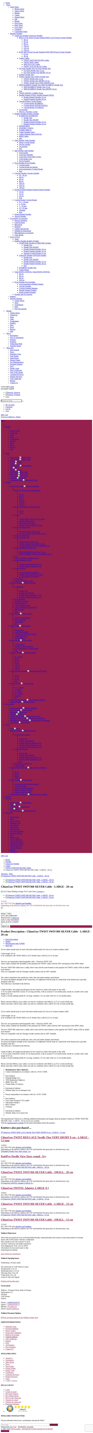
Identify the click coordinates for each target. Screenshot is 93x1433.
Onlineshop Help (16, 344)
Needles (13, 34)
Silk (16, 19)
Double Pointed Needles (23, 190)
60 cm (26, 42)
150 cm (26, 50)
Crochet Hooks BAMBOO (33, 103)
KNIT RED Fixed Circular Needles (32, 52)
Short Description (11, 939)
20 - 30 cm (23, 175)
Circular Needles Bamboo (28, 288)
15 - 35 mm (23, 208)
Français (16, 395)
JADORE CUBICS (26, 128)
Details (7, 941)
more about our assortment (10, 1254)
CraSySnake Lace (25, 159)
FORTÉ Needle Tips (26, 75)
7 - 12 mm (22, 206)
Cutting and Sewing (22, 229)
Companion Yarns (21, 32)
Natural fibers (19, 17)
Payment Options (16, 364)
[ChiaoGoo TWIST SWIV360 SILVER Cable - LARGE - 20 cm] (25, 876)
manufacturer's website (15, 1123)
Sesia (16, 303)
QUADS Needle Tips (27, 68)
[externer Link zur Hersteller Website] (13, 912)
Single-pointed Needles (27, 292)
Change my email (11, 1400)
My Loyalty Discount (13, 1398)
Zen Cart (13, 1427)
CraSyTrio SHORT (26, 155)
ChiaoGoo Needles (21, 36)
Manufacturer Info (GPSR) (15, 943)
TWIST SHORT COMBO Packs (31, 93)
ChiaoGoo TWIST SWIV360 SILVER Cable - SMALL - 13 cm (37, 1219)
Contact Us (14, 383)
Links (7, 1379)
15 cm (21, 194)
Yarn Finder (14, 356)
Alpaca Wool (19, 11)
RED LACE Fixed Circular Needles (32, 38)
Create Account (11, 1392)
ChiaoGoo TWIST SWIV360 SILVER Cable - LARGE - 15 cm (37, 1203)
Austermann (19, 305)
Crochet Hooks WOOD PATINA (36, 105)
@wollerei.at (12, 1307)
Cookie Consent (11, 1381)
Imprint (12, 381)
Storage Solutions (21, 220)
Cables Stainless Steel (27, 132)
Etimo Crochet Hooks (27, 142)
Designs (13, 299)
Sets (20, 91)
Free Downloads (20, 309)
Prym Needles (20, 163)
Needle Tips (28, 118)
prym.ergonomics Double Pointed (31, 284)
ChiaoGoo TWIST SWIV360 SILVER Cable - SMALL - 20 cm (37, 1172)
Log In (7, 409)
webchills (30, 1427)
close (7, 397)
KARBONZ (23, 116)
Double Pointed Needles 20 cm (35, 99)
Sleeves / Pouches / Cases (28, 112)
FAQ (12, 366)
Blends (17, 21)
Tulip (12, 319)
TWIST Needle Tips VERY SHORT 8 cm (39, 83)
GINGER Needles (25, 255)
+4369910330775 (13, 1302)
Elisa (16, 307)
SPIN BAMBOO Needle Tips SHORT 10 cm (40, 89)
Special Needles (20, 216)
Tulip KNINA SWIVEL (23, 272)
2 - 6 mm (22, 204)
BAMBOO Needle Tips (27, 268)
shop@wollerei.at (12, 1309)
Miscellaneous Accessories (24, 233)
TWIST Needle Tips (26, 77)
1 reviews (40, 891)
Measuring (18, 225)
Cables (21, 58)
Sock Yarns (19, 23)
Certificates (9, 1373)
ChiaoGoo (13, 315)
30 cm (26, 56)
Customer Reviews (17, 375)
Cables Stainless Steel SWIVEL (30, 134)
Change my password (13, 1402)
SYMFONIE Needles (27, 243)
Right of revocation (12, 1335)
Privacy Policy (10, 1331)
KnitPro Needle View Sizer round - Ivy (23, 1156)
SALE (12, 237)
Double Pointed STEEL (27, 95)
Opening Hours (15, 346)
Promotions (14, 336)
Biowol (12, 329)
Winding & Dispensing (23, 231)
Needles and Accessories (23, 294)
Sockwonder (23, 153)
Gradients (18, 29)
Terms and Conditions (13, 1333)
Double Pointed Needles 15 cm (35, 97)
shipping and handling (23, 903)
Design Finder (15, 360)
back (11, 429)
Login (12, 387)
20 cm (21, 196)
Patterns (13, 296)
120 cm (26, 48)
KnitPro (13, 323)
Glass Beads (19, 235)
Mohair (17, 13)
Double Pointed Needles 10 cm (35, 249)
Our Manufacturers (17, 362)
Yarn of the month (16, 372)
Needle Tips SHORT (31, 120)
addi (11, 331)
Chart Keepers (20, 223)
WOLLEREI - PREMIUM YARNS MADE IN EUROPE (32, 1429)
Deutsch (16, 393)
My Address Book (12, 1396)
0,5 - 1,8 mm (23, 202)
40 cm (26, 40)
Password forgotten (12, 1404)
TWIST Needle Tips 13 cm (33, 79)
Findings (13, 342)
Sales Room (14, 358)
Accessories (23, 110)
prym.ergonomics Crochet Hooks (31, 169)
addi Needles (19, 151)
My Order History (11, 1394)
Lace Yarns (18, 27)
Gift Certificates (15, 379)
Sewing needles (24, 144)
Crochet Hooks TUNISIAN (34, 108)
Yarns (12, 7)
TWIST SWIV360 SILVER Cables (36, 60)
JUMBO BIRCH (25, 130)
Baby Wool (19, 25)
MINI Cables (23, 136)
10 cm (21, 192)
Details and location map (10, 1281)
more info (8, 946)
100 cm (26, 46)
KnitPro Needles (20, 114)
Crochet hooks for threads (28, 167)
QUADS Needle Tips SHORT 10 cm (37, 73)
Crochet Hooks (24, 101)
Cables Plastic (24, 270)
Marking (18, 227)
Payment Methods (11, 1329)
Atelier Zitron (19, 301)
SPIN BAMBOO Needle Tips (30, 85)
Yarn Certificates (16, 370)
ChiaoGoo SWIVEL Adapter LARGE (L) (25, 1188)
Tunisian (22, 210)
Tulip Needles (19, 140)
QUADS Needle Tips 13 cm (34, 71)
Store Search (14, 350)
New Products (10, 1347)
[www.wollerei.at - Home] (11, 417)
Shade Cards (14, 368)
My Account (9, 405)
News (12, 352)
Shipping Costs (15, 354)
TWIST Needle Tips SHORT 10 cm (37, 81)
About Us (8, 1358)
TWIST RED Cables (31, 62)
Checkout (8, 407)
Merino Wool (19, 9)
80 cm (26, 44)
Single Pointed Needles (23, 214)
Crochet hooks (24, 165)
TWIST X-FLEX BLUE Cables (35, 66)
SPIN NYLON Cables (32, 64)
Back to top (5, 1431)
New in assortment (16, 338)
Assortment (9, 1360)
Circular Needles (21, 173)
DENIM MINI (24, 126)
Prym (12, 327)
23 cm (26, 54)
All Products (9, 1345)
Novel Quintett (24, 161)
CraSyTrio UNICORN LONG (30, 157)
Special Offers (15, 821)
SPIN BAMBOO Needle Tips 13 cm (37, 87)
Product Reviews (16, 377)
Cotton (17, 15)
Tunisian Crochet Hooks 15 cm (35, 253)
